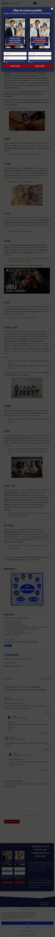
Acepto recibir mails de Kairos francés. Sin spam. (14, 62)
